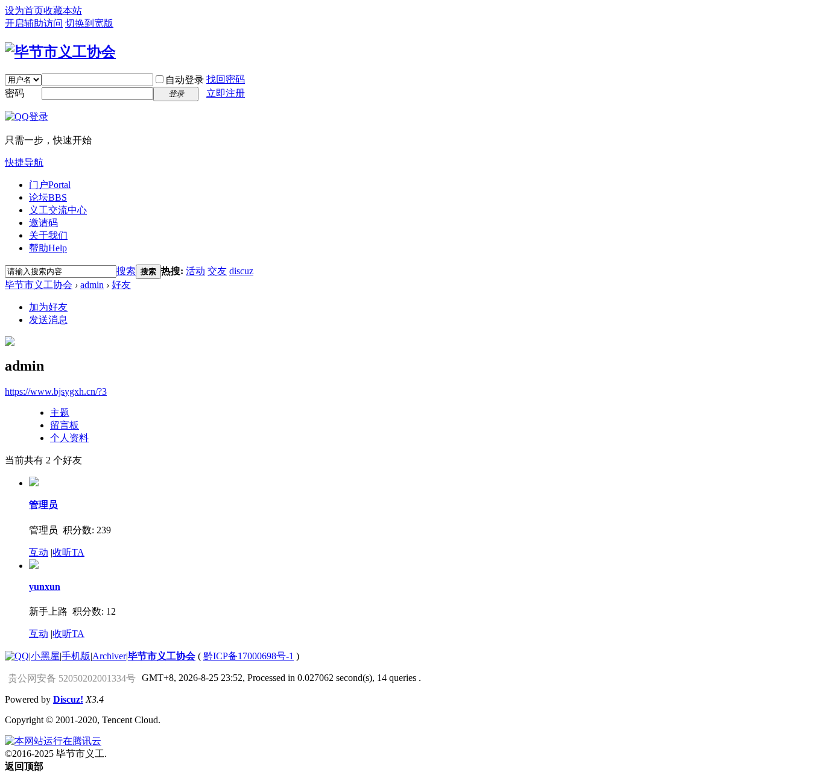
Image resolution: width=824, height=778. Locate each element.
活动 (195, 271)
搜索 (126, 271)
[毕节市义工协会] (60, 52)
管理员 (43, 505)
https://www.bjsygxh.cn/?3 (56, 391)
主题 (59, 412)
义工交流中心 (58, 210)
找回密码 (225, 79)
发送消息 (48, 320)
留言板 (64, 425)
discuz (241, 271)
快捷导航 (24, 162)
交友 (217, 271)
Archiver (109, 656)
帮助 (48, 248)
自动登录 (184, 80)
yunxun (44, 587)
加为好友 (48, 307)
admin (92, 285)
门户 (50, 185)
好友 (121, 285)
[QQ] (17, 656)
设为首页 (24, 10)
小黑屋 (45, 656)
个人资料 (69, 438)
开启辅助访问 (34, 23)
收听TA (68, 552)
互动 (38, 552)
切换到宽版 (89, 23)
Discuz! (68, 699)
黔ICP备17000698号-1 (248, 656)
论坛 (48, 197)
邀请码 (43, 223)
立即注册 (225, 93)
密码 (14, 93)
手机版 (76, 656)
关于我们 (48, 235)
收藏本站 (62, 10)
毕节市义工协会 (38, 285)
